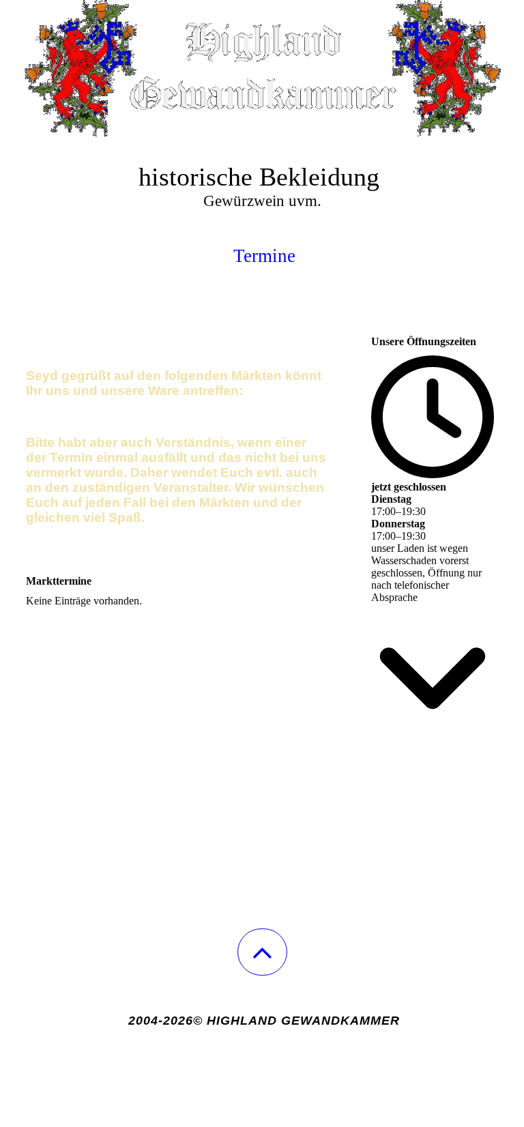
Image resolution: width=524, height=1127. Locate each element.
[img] (262, 68)
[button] (262, 952)
